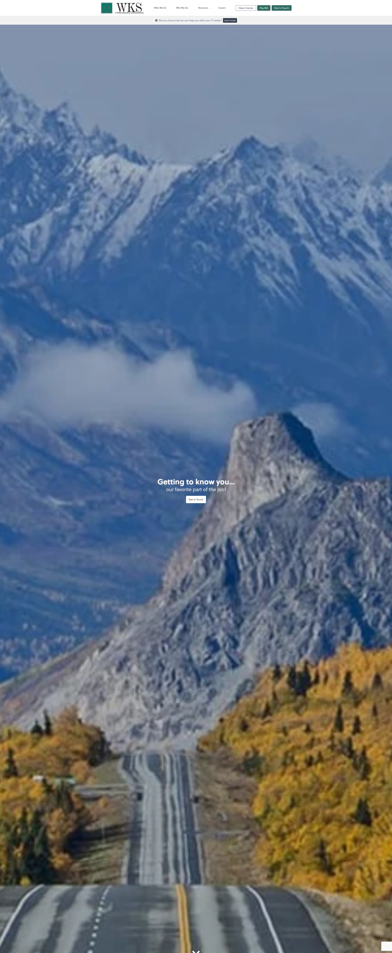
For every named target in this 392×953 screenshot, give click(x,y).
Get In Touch (281, 8)
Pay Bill (264, 8)
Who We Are (182, 7)
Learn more (230, 20)
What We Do (160, 7)
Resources (203, 7)
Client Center (245, 8)
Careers (222, 7)
